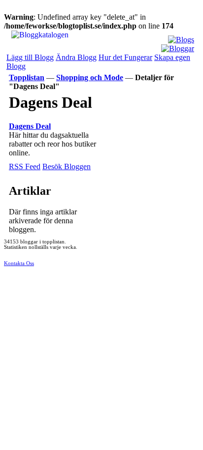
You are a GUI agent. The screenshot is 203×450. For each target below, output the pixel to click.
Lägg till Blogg (30, 57)
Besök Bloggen (66, 166)
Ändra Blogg (76, 57)
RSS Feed (24, 166)
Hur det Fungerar (125, 57)
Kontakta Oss (19, 263)
